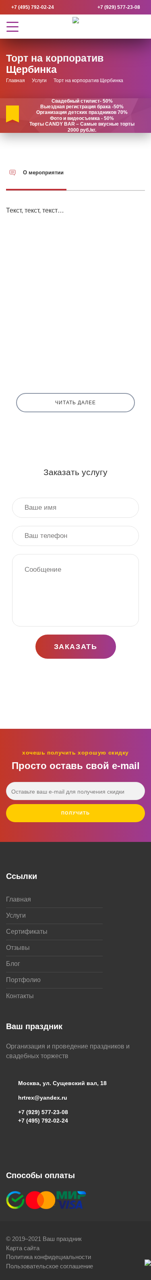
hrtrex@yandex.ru (42, 1097)
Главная (18, 899)
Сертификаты (27, 931)
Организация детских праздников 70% (82, 112)
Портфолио (23, 979)
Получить (75, 813)
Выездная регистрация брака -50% (82, 107)
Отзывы (18, 947)
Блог (13, 963)
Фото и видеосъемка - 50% (82, 118)
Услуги (16, 915)
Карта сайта (22, 1248)
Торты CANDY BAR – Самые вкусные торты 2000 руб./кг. (81, 126)
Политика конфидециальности (48, 1256)
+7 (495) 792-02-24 (32, 7)
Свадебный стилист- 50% (82, 101)
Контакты (20, 996)
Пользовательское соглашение (49, 1266)
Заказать (75, 647)
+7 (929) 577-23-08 (118, 7)
